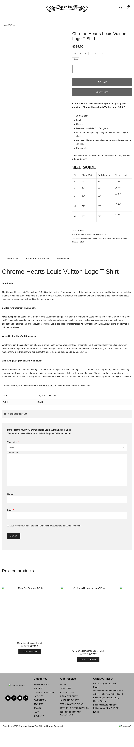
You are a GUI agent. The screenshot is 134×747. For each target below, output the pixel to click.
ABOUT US (65, 688)
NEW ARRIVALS (99, 235)
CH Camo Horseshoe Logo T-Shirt (88, 651)
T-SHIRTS (38, 688)
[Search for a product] (120, 8)
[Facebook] (8, 698)
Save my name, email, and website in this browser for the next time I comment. (45, 526)
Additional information (37, 258)
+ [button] (109, 69)
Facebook (49, 385)
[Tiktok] (25, 698)
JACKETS (38, 704)
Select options (29, 652)
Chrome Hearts (93, 155)
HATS (36, 712)
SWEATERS (40, 700)
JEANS (37, 708)
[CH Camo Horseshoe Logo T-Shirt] (88, 618)
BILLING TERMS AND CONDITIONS (70, 713)
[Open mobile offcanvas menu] (7, 8)
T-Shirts (12, 25)
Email (10, 510)
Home (5, 25)
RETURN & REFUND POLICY (74, 708)
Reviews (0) (63, 258)
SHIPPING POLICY (69, 700)
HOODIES (38, 696)
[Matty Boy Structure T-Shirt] (29, 614)
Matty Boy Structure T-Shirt (29, 643)
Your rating (13, 442)
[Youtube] (19, 698)
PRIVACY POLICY (69, 696)
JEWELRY (39, 716)
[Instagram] (13, 698)
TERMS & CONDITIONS (71, 704)
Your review (13, 453)
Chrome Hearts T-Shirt (101, 239)
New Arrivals (117, 239)
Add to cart (102, 92)
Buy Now (102, 82)
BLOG (63, 684)
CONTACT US (67, 692)
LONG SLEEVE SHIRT (44, 692)
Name (10, 494)
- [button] (79, 69)
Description (12, 258)
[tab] (12, 258)
